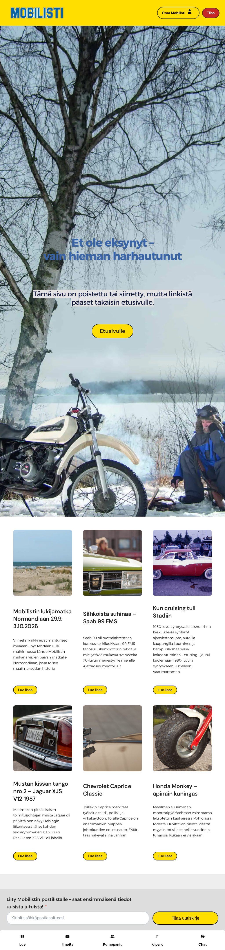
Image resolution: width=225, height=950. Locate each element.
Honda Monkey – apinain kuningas (175, 789)
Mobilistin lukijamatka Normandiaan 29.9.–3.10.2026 (42, 619)
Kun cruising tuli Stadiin (174, 611)
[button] (67, 940)
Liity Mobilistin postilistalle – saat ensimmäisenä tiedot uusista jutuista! (69, 903)
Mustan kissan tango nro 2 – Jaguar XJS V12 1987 (40, 791)
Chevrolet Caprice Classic (107, 789)
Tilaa (211, 13)
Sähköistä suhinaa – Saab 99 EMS (109, 617)
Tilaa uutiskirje (185, 918)
